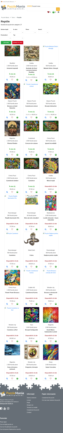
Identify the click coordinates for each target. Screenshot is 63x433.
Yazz (31, 325)
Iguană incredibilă (50, 143)
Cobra (31, 255)
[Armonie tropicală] (7, 80)
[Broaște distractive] (45, 118)
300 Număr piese (12, 215)
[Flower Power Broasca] (7, 304)
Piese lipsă (3, 422)
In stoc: (15, 29)
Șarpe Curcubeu (51, 367)
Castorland (31, 138)
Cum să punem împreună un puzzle (10, 429)
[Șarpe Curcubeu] (45, 379)
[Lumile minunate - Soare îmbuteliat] (45, 229)
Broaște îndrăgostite (31, 330)
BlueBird (12, 63)
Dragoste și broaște (31, 367)
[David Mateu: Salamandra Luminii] (45, 341)
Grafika (31, 63)
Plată (28, 402)
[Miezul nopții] (45, 192)
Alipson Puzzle (12, 101)
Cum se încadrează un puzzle (8, 427)
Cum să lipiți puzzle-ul (6, 424)
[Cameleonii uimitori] (7, 192)
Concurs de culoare (31, 143)
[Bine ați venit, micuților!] (26, 229)
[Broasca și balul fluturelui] (7, 118)
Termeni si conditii (32, 407)
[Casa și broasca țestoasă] (7, 379)
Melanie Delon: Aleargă (51, 68)
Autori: (40, 29)
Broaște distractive (51, 106)
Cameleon (31, 180)
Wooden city (50, 287)
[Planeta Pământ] (7, 155)
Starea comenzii (31, 397)
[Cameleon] (26, 192)
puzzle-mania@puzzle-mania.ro (9, 401)
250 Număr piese (51, 290)
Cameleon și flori (12, 330)
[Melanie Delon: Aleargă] (45, 80)
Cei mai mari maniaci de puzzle (51, 400)
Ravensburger (12, 213)
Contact (29, 412)
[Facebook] (1, 409)
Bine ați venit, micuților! (31, 218)
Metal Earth (31, 250)
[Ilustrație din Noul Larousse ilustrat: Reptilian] (26, 80)
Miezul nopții (51, 180)
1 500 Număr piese (31, 141)
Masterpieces (51, 213)
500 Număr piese (51, 65)
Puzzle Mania (5, 17)
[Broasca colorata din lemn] (45, 304)
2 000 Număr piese (12, 178)
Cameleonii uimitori (12, 180)
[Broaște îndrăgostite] (26, 341)
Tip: (14, 35)
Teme (13, 17)
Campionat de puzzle (33, 410)
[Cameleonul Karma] (26, 304)
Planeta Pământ (12, 143)
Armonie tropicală (12, 68)
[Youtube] (5, 409)
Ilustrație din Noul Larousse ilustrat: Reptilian (31, 70)
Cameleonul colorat (31, 106)
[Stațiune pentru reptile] (45, 267)
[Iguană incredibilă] (45, 155)
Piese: (27, 29)
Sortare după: (4, 29)
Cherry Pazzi (51, 138)
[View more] (12, 55)
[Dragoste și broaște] (26, 379)
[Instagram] (8, 409)
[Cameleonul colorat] (26, 118)
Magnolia (12, 138)
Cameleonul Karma (31, 292)
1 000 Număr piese (12, 65)
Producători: (4, 35)
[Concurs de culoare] (26, 155)
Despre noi (30, 405)
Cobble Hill (31, 287)
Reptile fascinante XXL (12, 218)
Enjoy (50, 362)
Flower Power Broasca (12, 292)
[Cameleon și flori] (7, 341)
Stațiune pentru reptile (51, 255)
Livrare (29, 400)
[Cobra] (26, 267)
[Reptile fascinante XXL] (7, 229)
